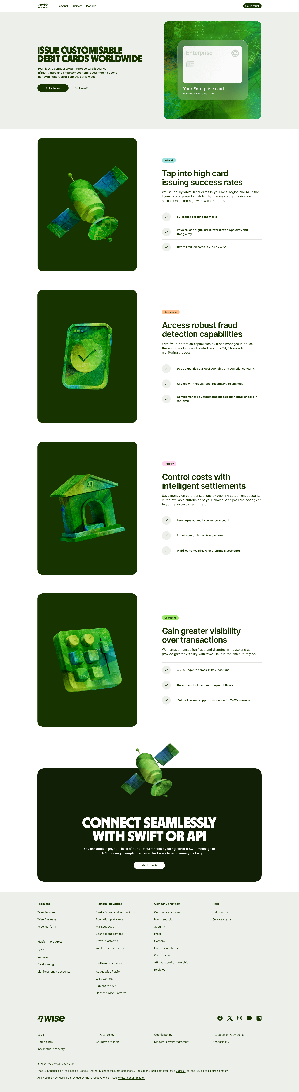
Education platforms (109, 919)
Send (40, 950)
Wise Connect (105, 978)
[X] (230, 1019)
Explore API (81, 88)
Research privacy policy (228, 1034)
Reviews (159, 969)
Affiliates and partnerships (172, 962)
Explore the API (106, 985)
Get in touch (252, 5)
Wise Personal (46, 912)
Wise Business (46, 919)
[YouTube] (249, 1019)
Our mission (162, 955)
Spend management (109, 933)
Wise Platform (46, 926)
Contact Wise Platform (111, 993)
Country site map (107, 1041)
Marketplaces (105, 926)
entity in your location (131, 1077)
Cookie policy (163, 1034)
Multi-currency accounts (53, 971)
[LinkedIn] (259, 1019)
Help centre (220, 912)
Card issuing (45, 964)
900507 (180, 1070)
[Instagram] (239, 1019)
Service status (222, 919)
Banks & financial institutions (115, 912)
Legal (41, 1034)
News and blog (164, 919)
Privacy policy (105, 1034)
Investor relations (166, 948)
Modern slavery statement (172, 1041)
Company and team (167, 912)
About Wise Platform (109, 971)
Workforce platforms (110, 948)
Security (159, 926)
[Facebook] (220, 1019)
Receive (42, 957)
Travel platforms (107, 941)
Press (157, 933)
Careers (159, 941)
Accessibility (221, 1041)
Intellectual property (51, 1049)
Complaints (45, 1041)
